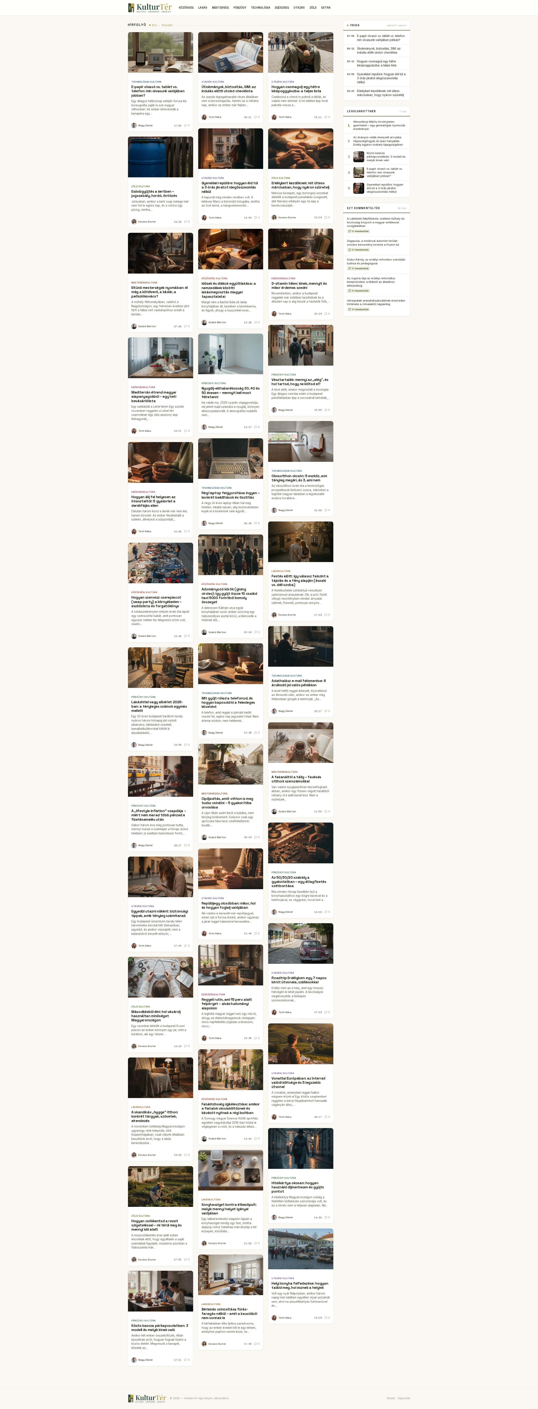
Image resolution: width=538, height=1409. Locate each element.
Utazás (299, 7)
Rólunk (391, 1398)
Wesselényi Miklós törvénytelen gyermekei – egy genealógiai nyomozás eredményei (379, 125)
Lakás (202, 7)
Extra (326, 7)
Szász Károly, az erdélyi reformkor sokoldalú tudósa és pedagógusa (376, 261)
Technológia (260, 7)
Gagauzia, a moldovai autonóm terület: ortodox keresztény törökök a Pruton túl (373, 242)
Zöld (313, 7)
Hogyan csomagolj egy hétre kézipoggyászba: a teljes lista (376, 63)
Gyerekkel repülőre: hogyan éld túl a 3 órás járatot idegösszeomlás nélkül (381, 78)
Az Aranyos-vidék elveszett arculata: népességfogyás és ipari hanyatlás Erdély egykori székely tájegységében (378, 141)
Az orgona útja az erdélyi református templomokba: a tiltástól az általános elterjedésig (371, 282)
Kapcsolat (404, 1398)
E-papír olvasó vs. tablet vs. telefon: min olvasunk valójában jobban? (381, 38)
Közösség (186, 7)
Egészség (282, 7)
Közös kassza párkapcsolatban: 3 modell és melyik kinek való (386, 156)
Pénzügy (239, 7)
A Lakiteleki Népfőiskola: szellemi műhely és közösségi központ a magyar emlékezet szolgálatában (376, 222)
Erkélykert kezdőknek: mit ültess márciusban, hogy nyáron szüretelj (380, 93)
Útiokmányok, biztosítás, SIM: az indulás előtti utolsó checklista (379, 50)
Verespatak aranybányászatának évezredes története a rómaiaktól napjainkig (376, 302)
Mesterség (220, 7)
